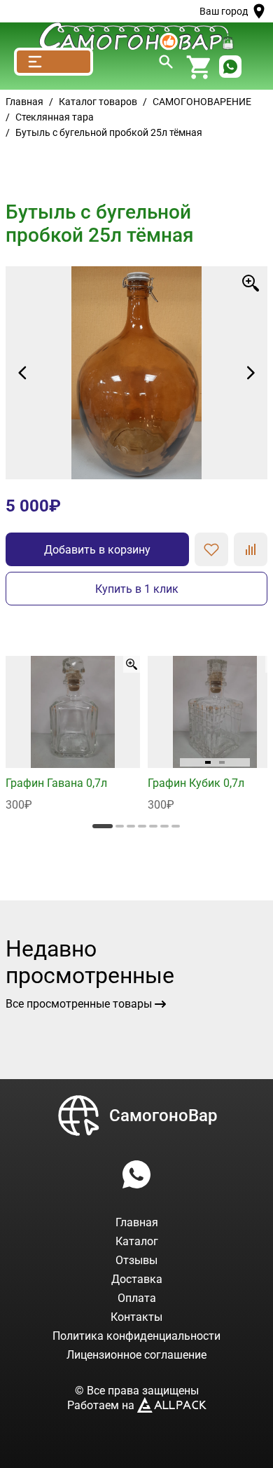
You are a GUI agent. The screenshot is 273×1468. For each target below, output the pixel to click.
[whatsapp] (230, 67)
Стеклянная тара (54, 117)
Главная (24, 102)
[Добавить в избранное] (211, 549)
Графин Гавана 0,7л (56, 783)
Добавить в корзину (97, 549)
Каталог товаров (98, 102)
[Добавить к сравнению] (250, 549)
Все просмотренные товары (79, 1003)
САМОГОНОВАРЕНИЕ (202, 102)
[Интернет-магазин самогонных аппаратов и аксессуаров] (136, 36)
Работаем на (102, 1405)
